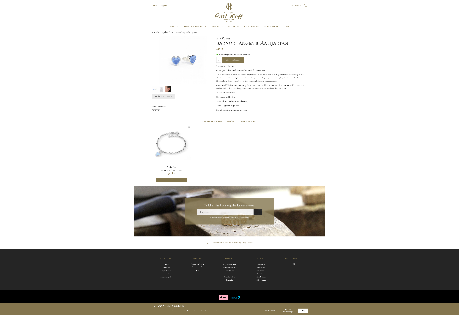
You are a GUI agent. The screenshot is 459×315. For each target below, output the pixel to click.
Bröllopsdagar (261, 280)
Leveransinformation (230, 267)
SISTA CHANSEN (251, 26)
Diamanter (261, 264)
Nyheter (166, 267)
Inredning (217, 26)
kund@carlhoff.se (198, 264)
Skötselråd (261, 267)
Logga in (164, 5)
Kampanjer (229, 274)
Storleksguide (261, 270)
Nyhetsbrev (166, 270)
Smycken (174, 26)
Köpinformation (229, 264)
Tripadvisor (247, 242)
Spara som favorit (164, 96)
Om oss (155, 5)
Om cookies (166, 274)
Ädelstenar (261, 274)
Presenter (233, 26)
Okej (303, 311)
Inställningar (269, 311)
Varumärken (271, 26)
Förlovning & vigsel (195, 26)
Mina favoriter (229, 277)
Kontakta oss (229, 270)
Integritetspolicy (166, 277)
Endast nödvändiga (288, 311)
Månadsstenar (261, 277)
